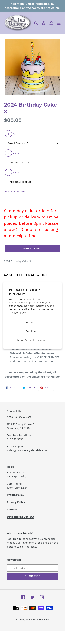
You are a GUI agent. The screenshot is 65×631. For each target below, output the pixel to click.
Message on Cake (15, 191)
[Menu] (59, 23)
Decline (31, 331)
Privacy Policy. (18, 312)
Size (12, 134)
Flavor (13, 172)
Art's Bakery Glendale (37, 619)
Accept (31, 322)
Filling (13, 153)
